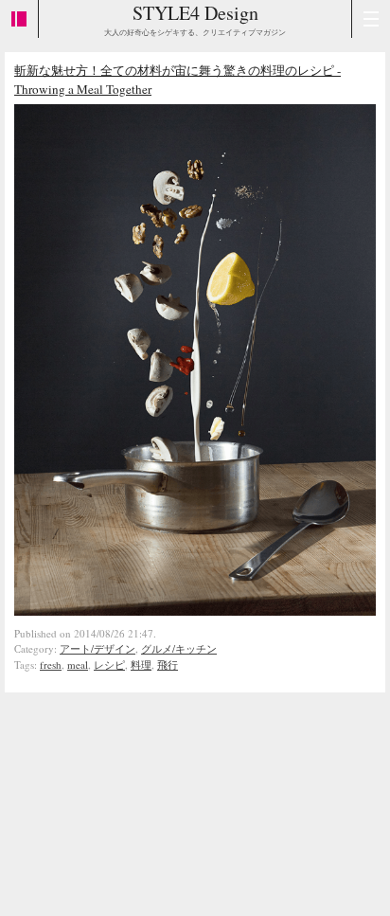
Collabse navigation (370, 19)
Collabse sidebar (19, 19)
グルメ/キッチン (179, 648)
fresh (51, 664)
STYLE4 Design (195, 13)
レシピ (109, 664)
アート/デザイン (97, 648)
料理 (141, 664)
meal (77, 664)
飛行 (167, 664)
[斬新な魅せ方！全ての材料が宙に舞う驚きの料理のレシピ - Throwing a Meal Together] (195, 611)
